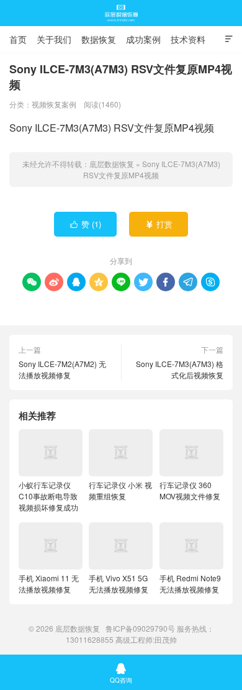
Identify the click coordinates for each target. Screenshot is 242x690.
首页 (18, 39)
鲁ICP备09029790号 (140, 628)
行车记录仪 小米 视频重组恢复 (120, 490)
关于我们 (54, 39)
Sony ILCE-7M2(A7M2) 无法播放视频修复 (62, 369)
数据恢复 (98, 39)
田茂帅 (166, 639)
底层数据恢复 (121, 13)
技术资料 (188, 39)
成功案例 (143, 39)
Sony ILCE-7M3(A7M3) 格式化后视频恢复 (179, 369)
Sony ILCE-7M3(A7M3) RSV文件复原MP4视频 (151, 169)
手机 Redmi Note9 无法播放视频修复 (190, 583)
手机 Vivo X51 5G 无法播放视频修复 (118, 583)
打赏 (159, 224)
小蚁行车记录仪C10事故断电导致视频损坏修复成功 (48, 495)
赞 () (86, 224)
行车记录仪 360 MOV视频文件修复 (189, 490)
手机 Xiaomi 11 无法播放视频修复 (49, 583)
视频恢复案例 (54, 104)
